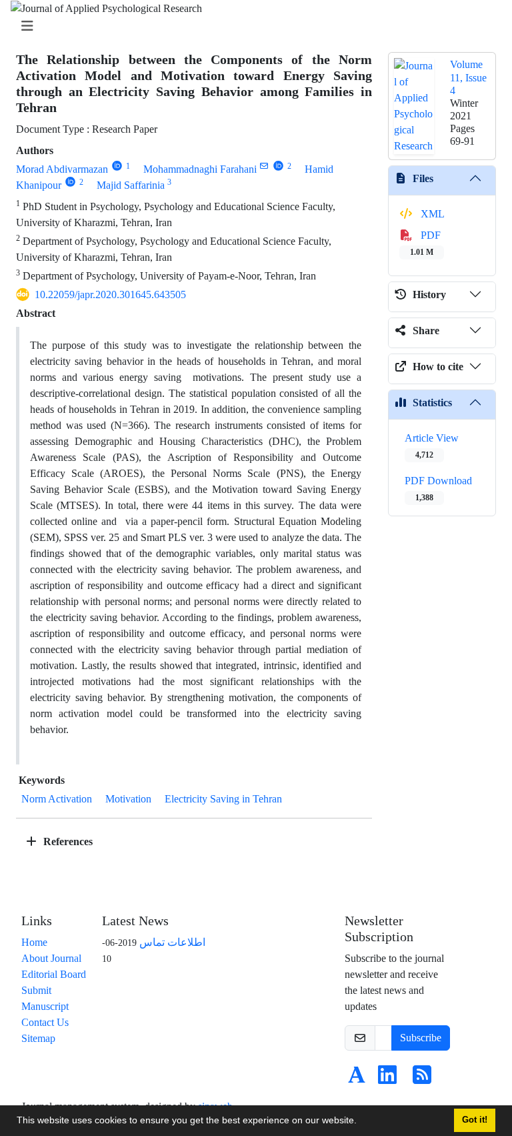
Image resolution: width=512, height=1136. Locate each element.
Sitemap (38, 1038)
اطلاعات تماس (172, 942)
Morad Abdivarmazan (62, 169)
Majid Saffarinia (131, 185)
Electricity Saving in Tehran (223, 798)
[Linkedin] (387, 1079)
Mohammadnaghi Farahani (200, 169)
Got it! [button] (474, 1120)
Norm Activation (56, 798)
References (67, 841)
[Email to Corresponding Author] (264, 166)
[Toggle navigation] (252, 26)
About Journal (51, 958)
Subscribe (420, 1037)
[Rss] (422, 1079)
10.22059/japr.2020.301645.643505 (110, 294)
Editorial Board (53, 974)
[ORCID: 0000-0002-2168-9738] (117, 166)
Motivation (128, 798)
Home (34, 942)
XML (431, 213)
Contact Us (45, 1022)
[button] (361, 1122)
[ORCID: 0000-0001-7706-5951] (70, 182)
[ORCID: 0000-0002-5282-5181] (278, 166)
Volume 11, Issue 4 (468, 77)
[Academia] (357, 1079)
